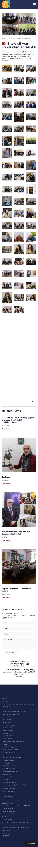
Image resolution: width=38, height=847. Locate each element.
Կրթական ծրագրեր (9, 747)
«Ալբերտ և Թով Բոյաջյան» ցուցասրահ (16, 827)
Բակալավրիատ (8, 808)
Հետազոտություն (7, 777)
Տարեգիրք (6, 779)
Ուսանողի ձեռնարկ (9, 768)
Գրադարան (7, 830)
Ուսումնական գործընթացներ (12, 757)
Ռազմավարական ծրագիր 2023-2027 (14, 711)
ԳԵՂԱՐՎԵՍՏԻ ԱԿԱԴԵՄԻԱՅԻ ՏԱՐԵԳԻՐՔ (16, 822)
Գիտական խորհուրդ (9, 717)
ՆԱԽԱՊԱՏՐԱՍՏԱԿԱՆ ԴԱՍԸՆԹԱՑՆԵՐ (16, 805)
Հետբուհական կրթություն (10, 765)
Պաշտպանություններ (9, 760)
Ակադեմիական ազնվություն (11, 749)
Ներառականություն (9, 752)
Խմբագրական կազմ (10, 782)
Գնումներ (5, 733)
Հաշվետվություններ (9, 730)
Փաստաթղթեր (7, 738)
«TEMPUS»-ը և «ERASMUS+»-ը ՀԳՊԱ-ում (14, 794)
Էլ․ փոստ (6, 835)
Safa (14, 38)
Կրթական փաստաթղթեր (10, 771)
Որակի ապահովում (9, 725)
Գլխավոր (4, 698)
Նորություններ (6, 774)
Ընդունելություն (7, 803)
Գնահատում (6, 755)
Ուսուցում (5, 744)
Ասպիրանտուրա (8, 814)
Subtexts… (6, 477)
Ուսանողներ (6, 817)
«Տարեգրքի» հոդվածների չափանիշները (16, 785)
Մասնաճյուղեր (7, 727)
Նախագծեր (7, 833)
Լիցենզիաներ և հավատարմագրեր (13, 741)
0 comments (26, 38)
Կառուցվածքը (7, 719)
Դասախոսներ (7, 819)
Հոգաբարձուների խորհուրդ (11, 714)
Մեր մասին (5, 701)
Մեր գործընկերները (9, 791)
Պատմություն (7, 709)
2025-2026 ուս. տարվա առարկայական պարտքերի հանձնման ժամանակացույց (19, 420)
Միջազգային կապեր (8, 788)
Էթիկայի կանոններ (9, 735)
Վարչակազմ (7, 722)
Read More (5, 429)
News (19, 38)
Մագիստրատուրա (9, 811)
